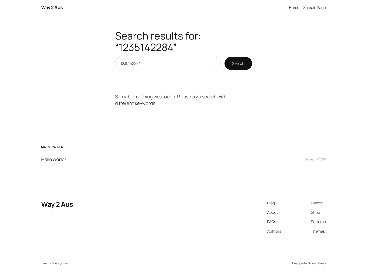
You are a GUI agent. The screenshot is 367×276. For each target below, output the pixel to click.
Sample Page (314, 7)
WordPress (319, 263)
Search (238, 63)
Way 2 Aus (52, 7)
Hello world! (53, 159)
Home (294, 7)
